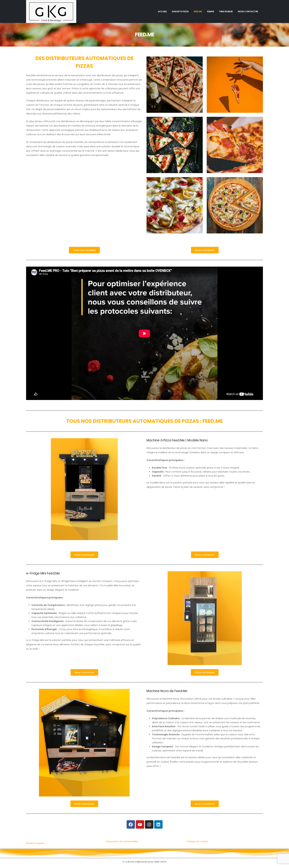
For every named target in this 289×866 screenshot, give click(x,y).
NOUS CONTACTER (248, 11)
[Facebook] (131, 824)
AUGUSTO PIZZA (180, 11)
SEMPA (210, 11)
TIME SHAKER (226, 11)
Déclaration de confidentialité (122, 841)
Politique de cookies (197, 841)
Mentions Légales (35, 843)
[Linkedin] (158, 824)
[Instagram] (149, 824)
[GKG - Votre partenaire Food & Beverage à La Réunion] (51, 11)
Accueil (162, 11)
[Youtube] (140, 824)
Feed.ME (198, 11)
